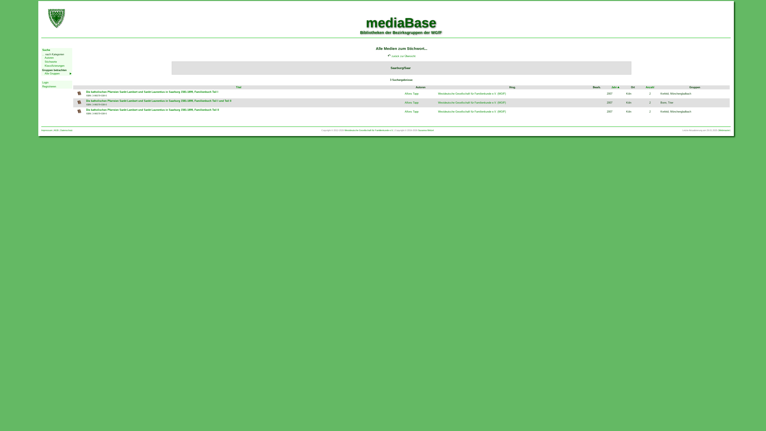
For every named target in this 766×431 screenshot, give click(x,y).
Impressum (46, 130)
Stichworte (51, 61)
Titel (238, 87)
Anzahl (650, 87)
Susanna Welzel (426, 130)
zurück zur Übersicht (404, 56)
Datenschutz (66, 130)
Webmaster (724, 130)
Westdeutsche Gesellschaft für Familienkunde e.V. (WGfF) (472, 93)
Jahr (614, 87)
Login (45, 82)
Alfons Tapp (412, 93)
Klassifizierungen (54, 65)
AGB (56, 130)
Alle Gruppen (52, 73)
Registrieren (49, 86)
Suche (46, 49)
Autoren (49, 57)
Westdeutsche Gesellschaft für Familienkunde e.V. (369, 130)
